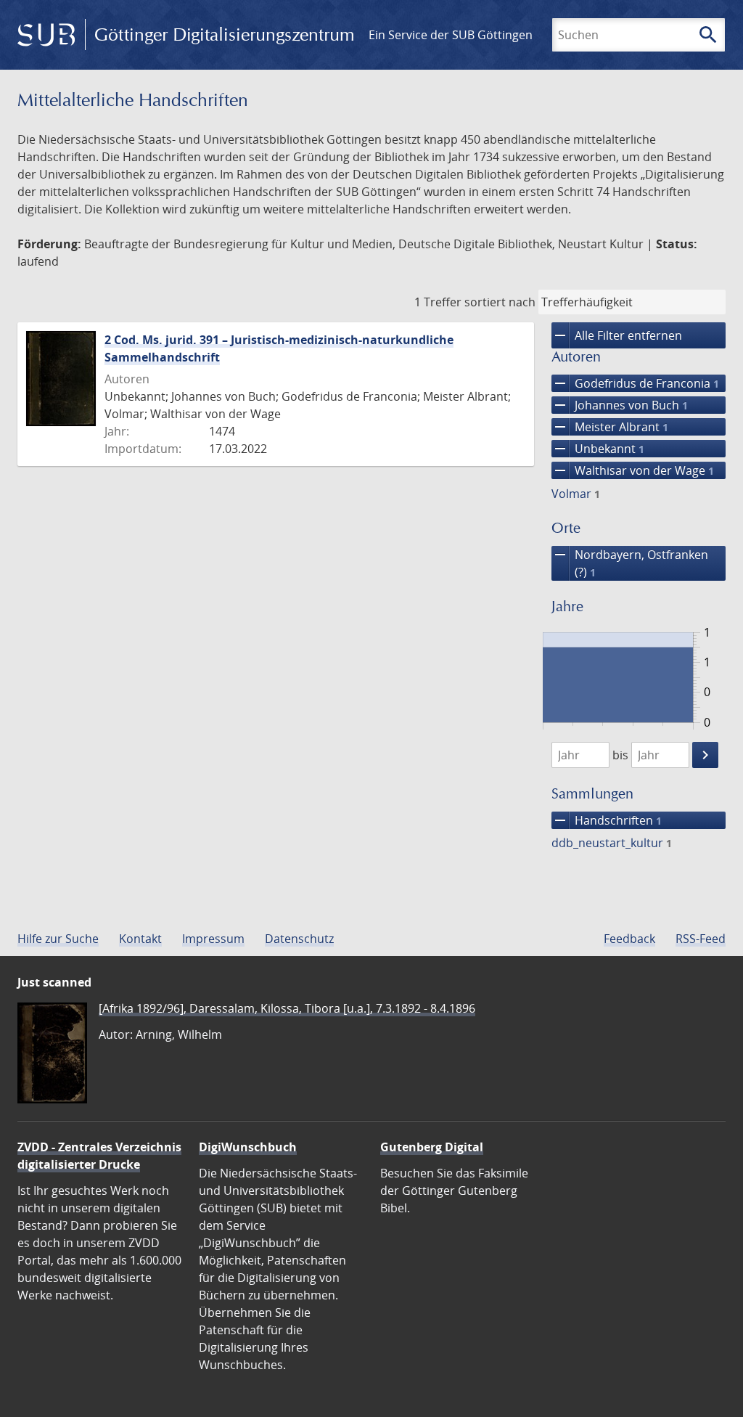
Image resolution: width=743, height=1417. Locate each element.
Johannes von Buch (619, 405)
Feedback (629, 939)
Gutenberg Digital (431, 1147)
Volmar (575, 494)
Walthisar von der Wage (632, 470)
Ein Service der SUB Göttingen (451, 35)
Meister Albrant (609, 427)
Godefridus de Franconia (635, 383)
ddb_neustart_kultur (611, 843)
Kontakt (140, 939)
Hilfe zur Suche (58, 939)
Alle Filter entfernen (616, 335)
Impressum (213, 939)
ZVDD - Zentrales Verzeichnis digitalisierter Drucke (99, 1155)
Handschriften (606, 820)
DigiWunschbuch (248, 1147)
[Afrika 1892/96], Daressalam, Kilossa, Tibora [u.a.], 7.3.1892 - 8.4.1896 (287, 1008)
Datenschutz (299, 939)
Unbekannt (597, 448)
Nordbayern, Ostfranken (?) (629, 563)
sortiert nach (499, 302)
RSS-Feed (701, 939)
